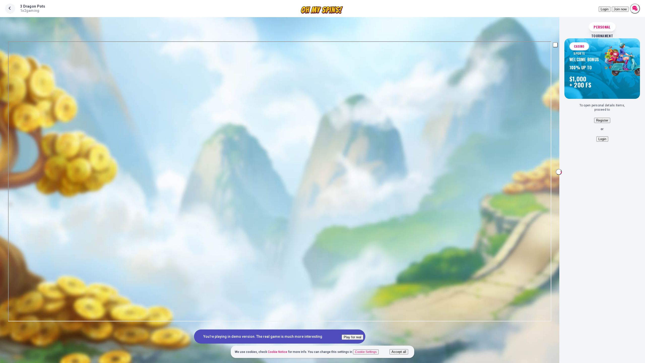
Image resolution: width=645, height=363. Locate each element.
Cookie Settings (366, 352)
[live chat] (635, 9)
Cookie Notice (278, 352)
